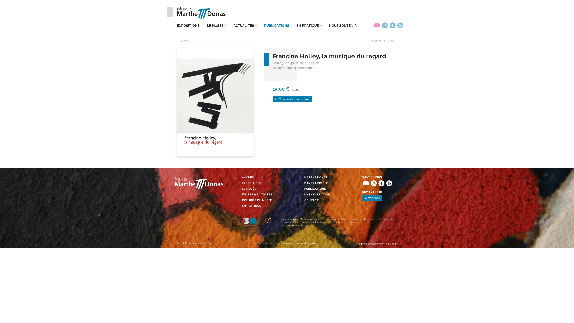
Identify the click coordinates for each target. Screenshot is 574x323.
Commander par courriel (294, 99)
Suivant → (390, 40)
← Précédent (373, 40)
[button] (216, 25)
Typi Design (391, 243)
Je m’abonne (372, 197)
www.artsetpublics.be (297, 225)
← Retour (183, 40)
